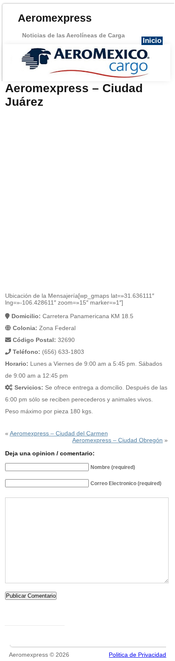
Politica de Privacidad (137, 654)
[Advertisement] (87, 200)
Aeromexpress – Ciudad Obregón (117, 440)
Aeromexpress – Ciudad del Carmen (59, 433)
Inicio (152, 41)
